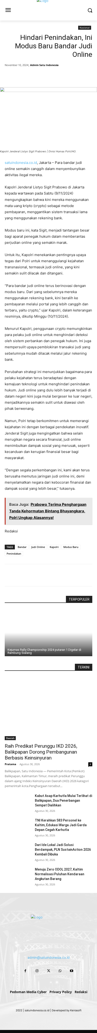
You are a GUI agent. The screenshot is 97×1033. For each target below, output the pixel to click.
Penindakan (14, 553)
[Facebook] (24, 75)
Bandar (22, 547)
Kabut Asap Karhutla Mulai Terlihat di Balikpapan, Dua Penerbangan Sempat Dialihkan (63, 800)
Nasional (85, 27)
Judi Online (38, 547)
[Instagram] (36, 970)
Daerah (10, 738)
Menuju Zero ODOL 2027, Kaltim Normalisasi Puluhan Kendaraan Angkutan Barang (59, 874)
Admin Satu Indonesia (44, 64)
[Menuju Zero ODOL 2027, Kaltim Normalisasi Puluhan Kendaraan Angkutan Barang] (18, 876)
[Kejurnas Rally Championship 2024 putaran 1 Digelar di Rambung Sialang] (48, 632)
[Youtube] (71, 970)
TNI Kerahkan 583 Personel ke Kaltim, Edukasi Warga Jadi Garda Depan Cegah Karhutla (61, 825)
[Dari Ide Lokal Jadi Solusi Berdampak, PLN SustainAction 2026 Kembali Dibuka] (18, 851)
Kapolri (54, 547)
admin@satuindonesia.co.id (49, 957)
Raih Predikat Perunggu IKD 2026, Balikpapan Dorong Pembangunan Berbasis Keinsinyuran (41, 752)
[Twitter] (35, 75)
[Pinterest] (46, 75)
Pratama (10, 764)
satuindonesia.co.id (21, 162)
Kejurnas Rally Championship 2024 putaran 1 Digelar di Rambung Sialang (44, 651)
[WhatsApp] (56, 75)
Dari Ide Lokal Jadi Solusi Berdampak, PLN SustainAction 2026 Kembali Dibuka (63, 849)
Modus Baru (70, 547)
